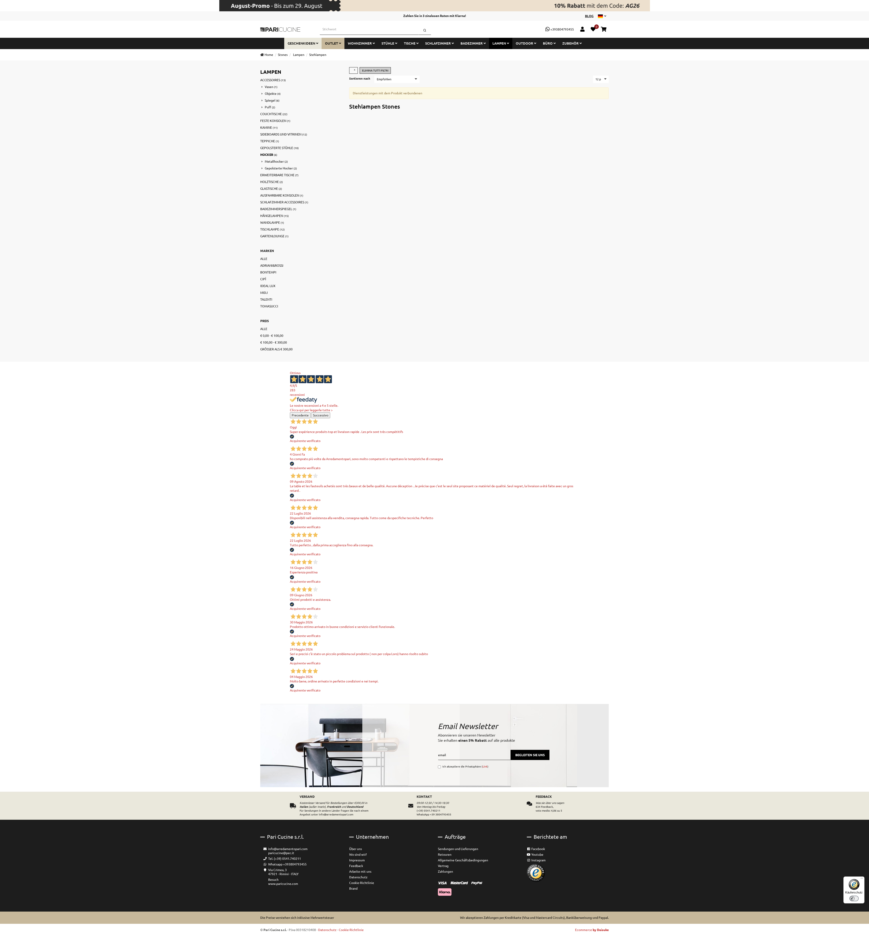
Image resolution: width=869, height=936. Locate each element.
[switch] (854, 898)
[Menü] (861, 879)
